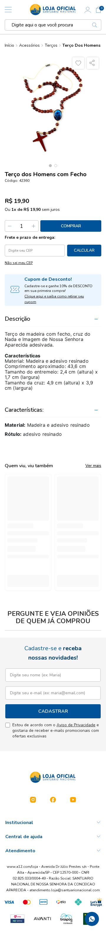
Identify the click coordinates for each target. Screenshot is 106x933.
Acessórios (29, 45)
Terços (51, 45)
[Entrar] (87, 9)
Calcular (84, 250)
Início (9, 45)
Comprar (71, 226)
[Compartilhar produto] (93, 63)
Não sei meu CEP (19, 263)
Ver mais (93, 465)
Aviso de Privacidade (76, 725)
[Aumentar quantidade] (33, 226)
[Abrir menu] (8, 9)
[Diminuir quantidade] (9, 226)
